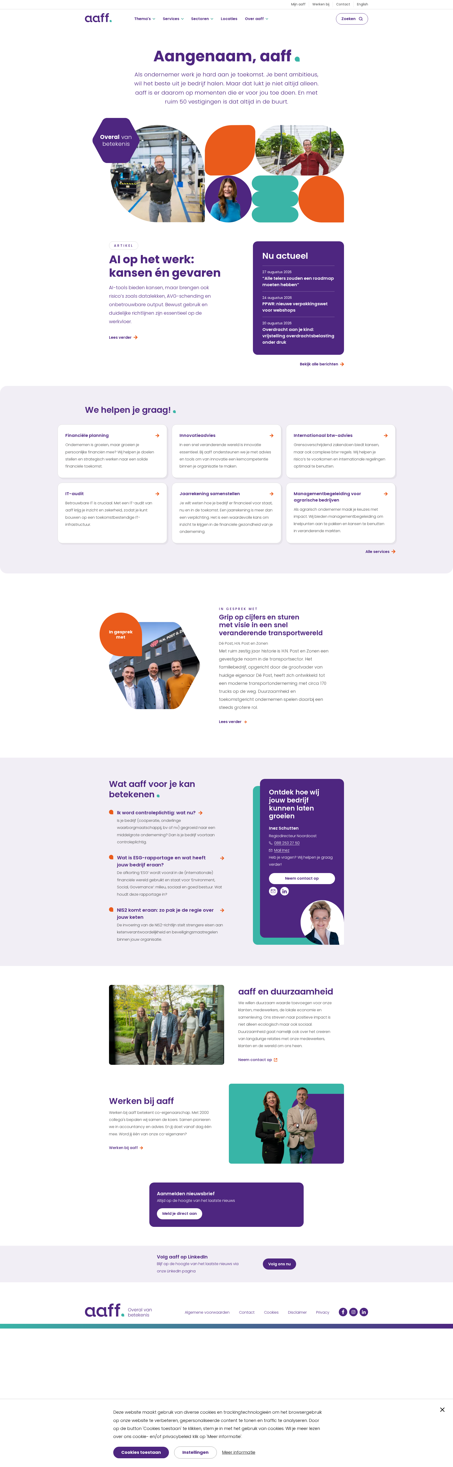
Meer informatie (238, 1452)
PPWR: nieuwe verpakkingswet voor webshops (295, 307)
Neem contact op (302, 878)
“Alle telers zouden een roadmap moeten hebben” (298, 281)
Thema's (142, 18)
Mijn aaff (298, 4)
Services (171, 18)
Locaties (229, 18)
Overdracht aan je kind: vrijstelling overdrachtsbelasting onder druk (298, 335)
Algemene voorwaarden (207, 1312)
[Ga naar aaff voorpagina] (98, 18)
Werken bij (320, 4)
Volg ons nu (279, 1264)
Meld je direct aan (179, 1213)
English (362, 4)
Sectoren (200, 18)
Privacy (322, 1312)
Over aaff (254, 18)
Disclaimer (297, 1312)
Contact (343, 4)
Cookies (271, 1312)
